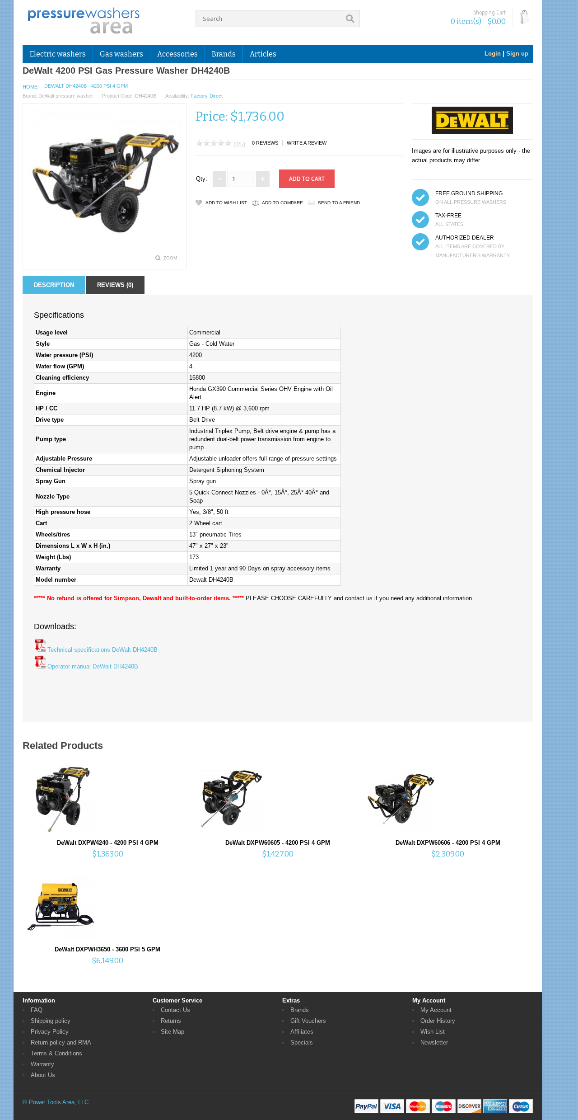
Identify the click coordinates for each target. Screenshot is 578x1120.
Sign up (517, 53)
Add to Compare (282, 202)
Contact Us (175, 1010)
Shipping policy (50, 1020)
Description (54, 285)
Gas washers (121, 54)
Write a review (306, 143)
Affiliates (301, 1031)
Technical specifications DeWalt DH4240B (102, 649)
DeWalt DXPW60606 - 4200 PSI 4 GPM (448, 842)
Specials (301, 1042)
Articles (263, 54)
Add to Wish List (226, 202)
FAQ (36, 1010)
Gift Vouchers (308, 1020)
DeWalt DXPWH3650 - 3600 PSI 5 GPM (107, 949)
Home (30, 86)
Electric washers (58, 54)
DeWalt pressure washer (65, 96)
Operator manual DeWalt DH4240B (92, 666)
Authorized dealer (464, 238)
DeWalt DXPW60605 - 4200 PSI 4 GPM (277, 842)
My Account (436, 1010)
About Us (43, 1075)
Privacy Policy (50, 1031)
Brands (299, 1010)
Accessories (177, 54)
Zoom (170, 257)
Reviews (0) (115, 285)
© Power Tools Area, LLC (56, 1102)
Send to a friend (339, 202)
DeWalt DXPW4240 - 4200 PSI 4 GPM (107, 842)
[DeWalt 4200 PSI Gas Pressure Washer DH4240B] (105, 260)
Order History (437, 1020)
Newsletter (434, 1042)
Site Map (172, 1031)
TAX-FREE (448, 215)
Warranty (42, 1064)
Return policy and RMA (61, 1042)
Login (493, 53)
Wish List (432, 1031)
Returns (171, 1020)
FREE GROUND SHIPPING (469, 193)
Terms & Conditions (56, 1053)
